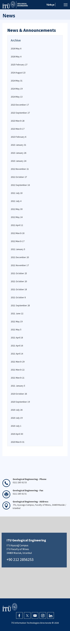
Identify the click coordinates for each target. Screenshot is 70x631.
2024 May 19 (16, 88)
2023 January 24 (18, 160)
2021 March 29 (17, 361)
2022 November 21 (20, 168)
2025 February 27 (19, 64)
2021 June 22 (17, 313)
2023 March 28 (17, 120)
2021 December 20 (20, 257)
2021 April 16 (17, 345)
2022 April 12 (17, 225)
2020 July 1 (16, 425)
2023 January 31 (18, 144)
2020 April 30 (17, 433)
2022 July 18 (16, 193)
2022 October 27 (19, 176)
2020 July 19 (16, 417)
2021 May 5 (16, 329)
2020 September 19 (20, 401)
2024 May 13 (16, 96)
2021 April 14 (17, 353)
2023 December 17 (20, 104)
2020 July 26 (16, 409)
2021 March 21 (17, 377)
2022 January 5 (18, 249)
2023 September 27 (20, 112)
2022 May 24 (16, 217)
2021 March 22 (17, 369)
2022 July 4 (16, 201)
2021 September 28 (20, 305)
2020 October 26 (19, 393)
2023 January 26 (18, 152)
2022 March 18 (17, 233)
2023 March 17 (17, 128)
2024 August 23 (18, 72)
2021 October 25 (19, 273)
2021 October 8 (18, 297)
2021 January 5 (18, 385)
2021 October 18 (19, 289)
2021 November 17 (20, 265)
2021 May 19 (16, 321)
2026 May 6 (16, 48)
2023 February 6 (18, 136)
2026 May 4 (16, 56)
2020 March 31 (17, 441)
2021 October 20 (19, 281)
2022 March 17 (17, 241)
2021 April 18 (17, 337)
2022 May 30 (16, 209)
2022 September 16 (20, 185)
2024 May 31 (16, 80)
